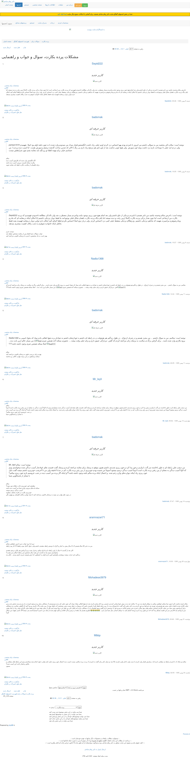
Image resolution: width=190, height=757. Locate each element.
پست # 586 (26, 176)
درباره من (69, 5)
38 (118, 49)
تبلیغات (60, 5)
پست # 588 (26, 298)
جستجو (26, 5)
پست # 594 (26, 677)
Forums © (186, 734)
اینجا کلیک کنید (62, 14)
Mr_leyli (97, 379)
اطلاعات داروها (50, 5)
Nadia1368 (97, 258)
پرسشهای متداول (20, 23)
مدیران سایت (42, 23)
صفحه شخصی (37, 5)
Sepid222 (97, 63)
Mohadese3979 (97, 577)
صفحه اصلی (9, 5)
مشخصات (16, 85)
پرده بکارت (45, 41)
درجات (52, 23)
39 (115, 49)
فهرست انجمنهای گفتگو (21, 41)
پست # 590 (26, 425)
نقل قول (19, 112)
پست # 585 (26, 105)
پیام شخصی (8, 85)
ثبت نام (78, 5)
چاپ (24, 47)
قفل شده (17, 47)
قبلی (126, 49)
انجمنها (19, 5)
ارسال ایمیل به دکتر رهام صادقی (95, 749)
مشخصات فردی (63, 23)
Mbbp (97, 635)
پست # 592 (26, 566)
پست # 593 (26, 623)
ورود (84, 5)
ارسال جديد (7, 47)
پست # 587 (26, 247)
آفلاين (6, 88)
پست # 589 (26, 367)
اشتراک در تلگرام (10, 112)
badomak (97, 117)
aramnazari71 (97, 517)
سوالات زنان (35, 41)
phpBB (11, 725)
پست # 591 (26, 505)
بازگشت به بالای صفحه (11, 110)
